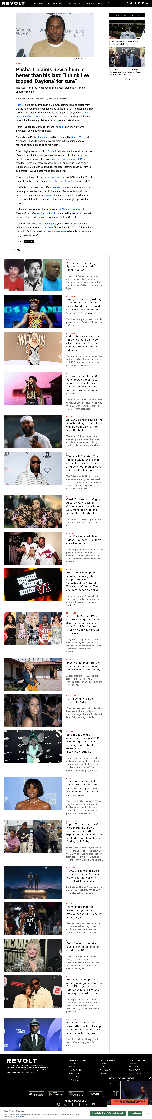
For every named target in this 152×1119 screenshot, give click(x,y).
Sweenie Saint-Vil (25, 99)
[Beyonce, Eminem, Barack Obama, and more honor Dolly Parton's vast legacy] (33, 674)
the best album (62, 181)
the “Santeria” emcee (69, 209)
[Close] (148, 1113)
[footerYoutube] (93, 1106)
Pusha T (20, 104)
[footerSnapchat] (72, 1106)
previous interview (57, 177)
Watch (40, 3)
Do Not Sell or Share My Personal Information (108, 1113)
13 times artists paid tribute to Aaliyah (80, 700)
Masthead (104, 1067)
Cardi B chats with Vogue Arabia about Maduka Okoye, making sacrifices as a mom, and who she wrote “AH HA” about (83, 506)
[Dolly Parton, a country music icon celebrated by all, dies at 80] (33, 955)
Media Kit (104, 1073)
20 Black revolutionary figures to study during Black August (81, 266)
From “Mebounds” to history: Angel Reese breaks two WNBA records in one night (84, 912)
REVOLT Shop (135, 1073)
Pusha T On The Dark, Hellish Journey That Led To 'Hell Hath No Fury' (125, 43)
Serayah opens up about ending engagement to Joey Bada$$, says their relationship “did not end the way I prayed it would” (84, 986)
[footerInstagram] (58, 1106)
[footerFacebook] (79, 1106)
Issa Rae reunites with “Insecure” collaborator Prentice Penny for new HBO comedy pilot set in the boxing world (82, 788)
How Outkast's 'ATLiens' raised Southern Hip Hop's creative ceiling (83, 540)
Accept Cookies (135, 1113)
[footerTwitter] (86, 1106)
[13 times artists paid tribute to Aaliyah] (33, 710)
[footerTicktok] (65, 1106)
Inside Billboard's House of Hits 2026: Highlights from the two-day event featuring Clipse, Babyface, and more (126, 72)
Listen (48, 3)
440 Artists (73, 1080)
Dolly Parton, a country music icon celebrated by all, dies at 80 (82, 947)
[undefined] (127, 29)
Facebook (139, 3)
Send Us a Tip (105, 1070)
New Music (71, 296)
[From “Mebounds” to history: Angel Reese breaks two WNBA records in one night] (33, 918)
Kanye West (77, 137)
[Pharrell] (51, 151)
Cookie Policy (19, 1117)
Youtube (147, 3)
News (81, 3)
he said (59, 126)
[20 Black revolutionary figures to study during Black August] (33, 275)
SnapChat (135, 3)
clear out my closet (56, 231)
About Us (104, 1063)
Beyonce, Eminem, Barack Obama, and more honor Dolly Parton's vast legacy (83, 666)
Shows (33, 3)
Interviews (71, 821)
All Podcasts (74, 1067)
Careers (103, 1077)
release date (59, 187)
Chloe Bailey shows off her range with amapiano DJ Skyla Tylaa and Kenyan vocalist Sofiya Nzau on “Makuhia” (84, 343)
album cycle (47, 227)
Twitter (143, 3)
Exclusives (72, 3)
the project (44, 137)
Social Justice (59, 3)
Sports (69, 417)
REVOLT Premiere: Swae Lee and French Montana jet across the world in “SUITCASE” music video (83, 876)
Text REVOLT (135, 1070)
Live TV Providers (76, 1070)
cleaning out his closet (47, 213)
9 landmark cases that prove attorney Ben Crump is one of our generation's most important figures (83, 1028)
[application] (129, 1092)
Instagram (128, 3)
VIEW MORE (126, 80)
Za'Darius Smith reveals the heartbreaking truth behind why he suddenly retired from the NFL (84, 425)
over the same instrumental (66, 159)
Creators (90, 3)
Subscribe (100, 3)
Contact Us (134, 1067)
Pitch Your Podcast (77, 1073)
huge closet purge (47, 223)
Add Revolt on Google (58, 99)
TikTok (131, 3)
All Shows (73, 1063)
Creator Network (76, 1077)
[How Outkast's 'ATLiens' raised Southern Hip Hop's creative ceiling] (33, 548)
